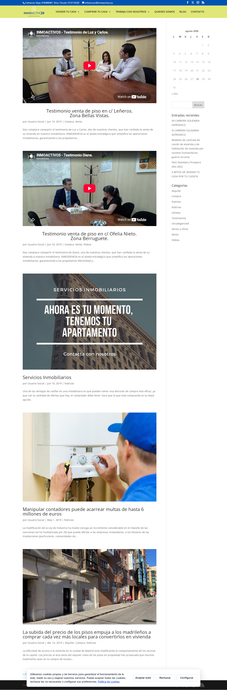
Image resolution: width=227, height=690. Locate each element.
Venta (78, 121)
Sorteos (176, 212)
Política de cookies (109, 681)
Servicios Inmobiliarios (47, 377)
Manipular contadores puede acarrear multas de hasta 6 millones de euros (83, 511)
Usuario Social (35, 121)
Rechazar (165, 677)
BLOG (182, 11)
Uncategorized (180, 223)
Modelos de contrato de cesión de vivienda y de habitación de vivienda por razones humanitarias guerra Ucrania (187, 148)
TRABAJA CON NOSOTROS (131, 11)
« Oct (175, 93)
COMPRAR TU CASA (95, 11)
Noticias (69, 383)
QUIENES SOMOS (164, 11)
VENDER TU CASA (66, 11)
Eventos (176, 201)
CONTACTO (197, 11)
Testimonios (179, 218)
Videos (87, 244)
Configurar (186, 677)
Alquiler (69, 642)
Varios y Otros (180, 229)
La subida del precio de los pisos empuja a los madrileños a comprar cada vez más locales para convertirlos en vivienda (87, 634)
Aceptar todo (143, 677)
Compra (69, 121)
